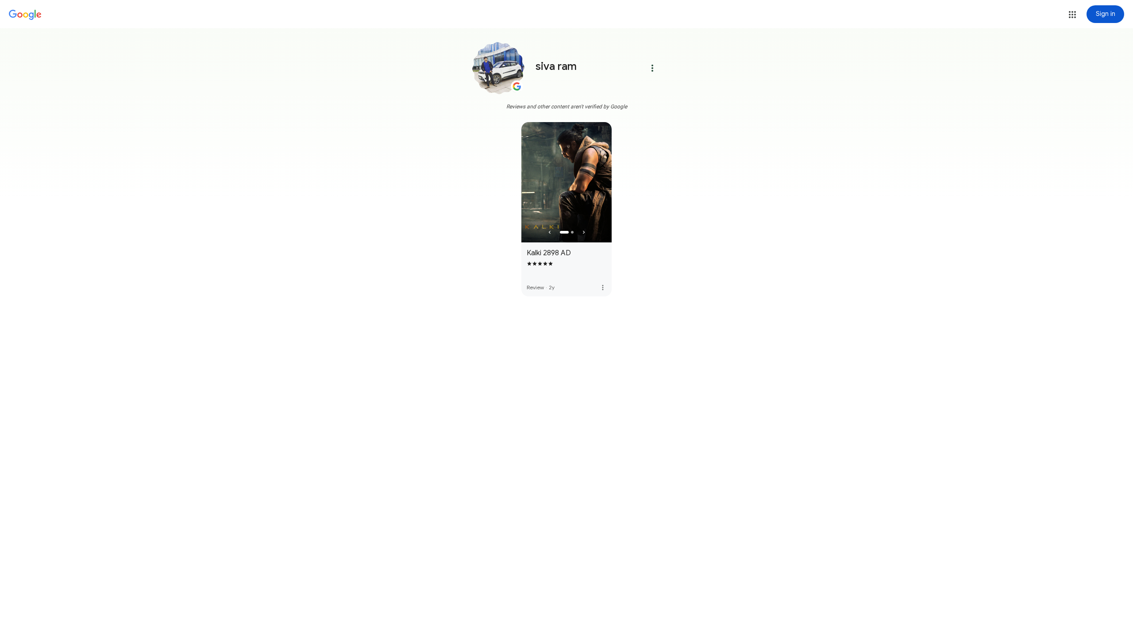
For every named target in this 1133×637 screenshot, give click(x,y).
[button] (1072, 14)
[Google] (25, 15)
